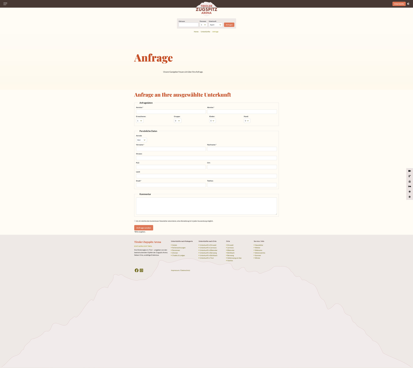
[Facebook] (136, 270)
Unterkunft (212, 21)
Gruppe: (177, 116)
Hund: (246, 116)
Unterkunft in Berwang (208, 253)
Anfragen (229, 25)
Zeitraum (182, 21)
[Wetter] (409, 176)
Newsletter (259, 245)
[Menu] (5, 4)
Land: (138, 172)
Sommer (258, 255)
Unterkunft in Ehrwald (208, 245)
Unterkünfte (399, 4)
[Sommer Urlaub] (409, 191)
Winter (257, 258)
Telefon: (210, 181)
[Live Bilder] (409, 171)
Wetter (257, 248)
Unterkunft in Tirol (207, 258)
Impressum (175, 270)
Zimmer (175, 253)
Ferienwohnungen (179, 248)
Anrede (139, 136)
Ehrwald (230, 245)
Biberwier (230, 250)
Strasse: (139, 154)
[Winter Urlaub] (409, 197)
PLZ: (137, 163)
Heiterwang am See (234, 258)
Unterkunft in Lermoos (208, 248)
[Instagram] (141, 270)
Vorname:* (140, 145)
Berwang (230, 255)
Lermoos (230, 248)
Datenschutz (185, 270)
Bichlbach (230, 253)
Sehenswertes (260, 253)
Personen (203, 21)
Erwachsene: (141, 116)
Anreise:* (139, 107)
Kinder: (212, 116)
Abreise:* (210, 107)
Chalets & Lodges (178, 255)
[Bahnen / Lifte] (409, 181)
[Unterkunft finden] (409, 186)
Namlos (230, 260)
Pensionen (176, 250)
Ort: (208, 163)
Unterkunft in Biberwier (208, 250)
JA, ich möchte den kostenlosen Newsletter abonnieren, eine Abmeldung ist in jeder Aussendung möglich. (174, 221)
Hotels (174, 245)
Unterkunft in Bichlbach (208, 255)
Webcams (258, 250)
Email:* (138, 181)
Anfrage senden (143, 227)
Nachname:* (211, 145)
